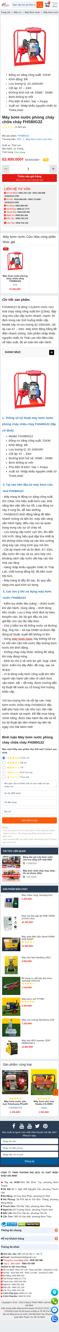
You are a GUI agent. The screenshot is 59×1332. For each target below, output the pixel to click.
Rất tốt (23, 763)
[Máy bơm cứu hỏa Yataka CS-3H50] (44, 1082)
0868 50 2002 (25, 1296)
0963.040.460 (23, 212)
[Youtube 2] (29, 1126)
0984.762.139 (22, 218)
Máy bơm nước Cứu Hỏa (39, 139)
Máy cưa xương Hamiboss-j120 (38, 1019)
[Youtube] (21, 1126)
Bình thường (26, 772)
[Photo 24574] (29, 44)
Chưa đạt (24, 777)
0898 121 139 (25, 1293)
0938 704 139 (18, 1290)
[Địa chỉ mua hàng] (55, 1292)
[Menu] (55, 4)
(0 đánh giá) (20, 127)
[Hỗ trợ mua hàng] (55, 1301)
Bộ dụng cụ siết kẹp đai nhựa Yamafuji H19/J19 (37, 979)
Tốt (21, 767)
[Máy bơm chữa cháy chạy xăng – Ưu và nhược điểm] (11, 876)
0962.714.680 (34, 199)
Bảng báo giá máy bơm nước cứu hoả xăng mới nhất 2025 (38, 858)
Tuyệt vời (24, 758)
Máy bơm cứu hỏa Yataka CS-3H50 (44, 1102)
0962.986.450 (21, 206)
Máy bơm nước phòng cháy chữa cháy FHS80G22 (15, 278)
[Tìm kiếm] (40, 4)
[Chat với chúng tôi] (55, 1319)
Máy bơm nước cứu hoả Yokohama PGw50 (15, 1102)
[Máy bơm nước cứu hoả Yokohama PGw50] (15, 1082)
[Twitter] (37, 1126)
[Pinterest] (45, 1126)
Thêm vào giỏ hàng (29, 178)
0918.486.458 (20, 199)
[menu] (51, 352)
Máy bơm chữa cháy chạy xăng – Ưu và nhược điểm (39, 872)
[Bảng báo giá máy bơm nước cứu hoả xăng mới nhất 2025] (11, 862)
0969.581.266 (21, 215)
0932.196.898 (39, 193)
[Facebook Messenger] (55, 1310)
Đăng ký (29, 1161)
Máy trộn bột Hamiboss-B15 (36, 957)
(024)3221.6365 (12, 202)
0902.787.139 (25, 193)
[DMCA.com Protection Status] (29, 1224)
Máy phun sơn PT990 (33, 999)
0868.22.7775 (23, 209)
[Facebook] (13, 1126)
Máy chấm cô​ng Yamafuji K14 (37, 895)
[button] (56, 1230)
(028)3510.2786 (12, 196)
